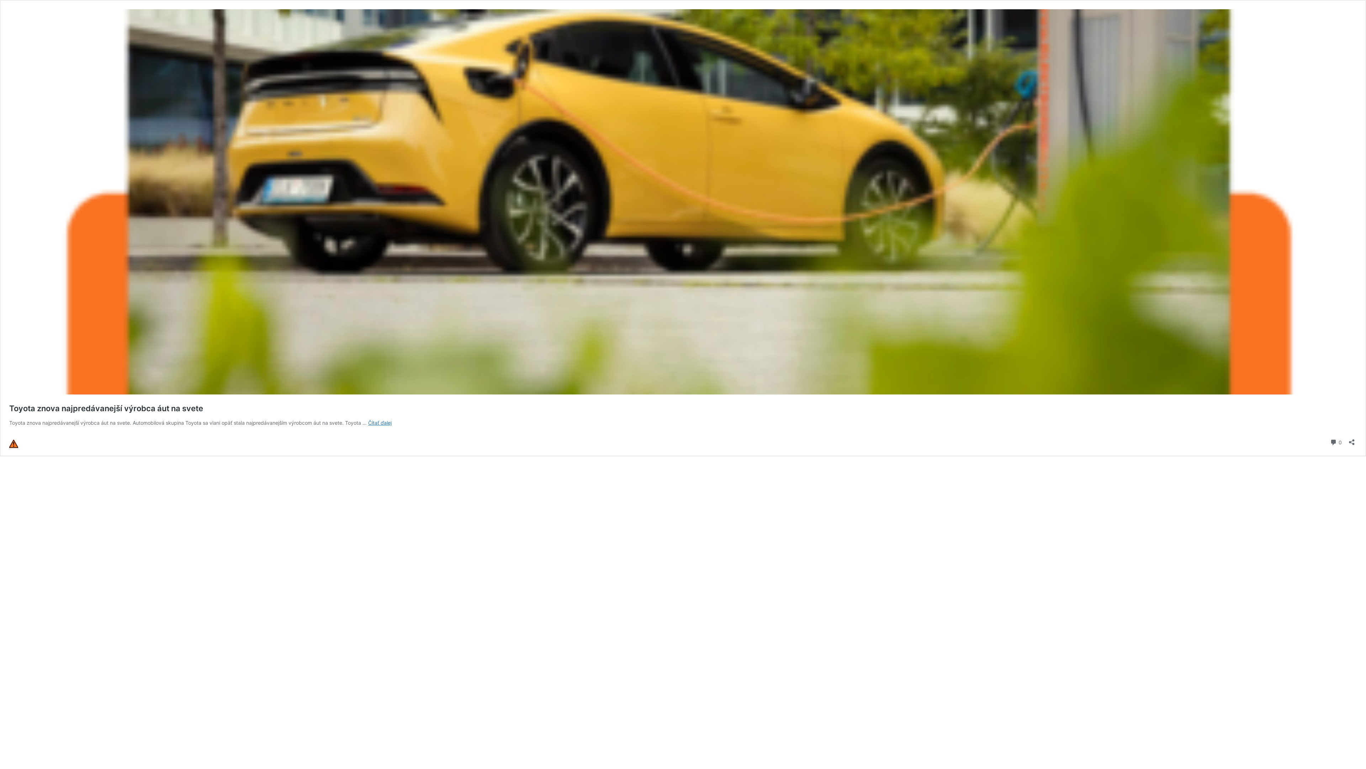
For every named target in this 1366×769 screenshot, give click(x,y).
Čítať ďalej (380, 423)
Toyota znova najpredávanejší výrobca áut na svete (106, 408)
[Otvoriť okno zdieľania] (1352, 439)
